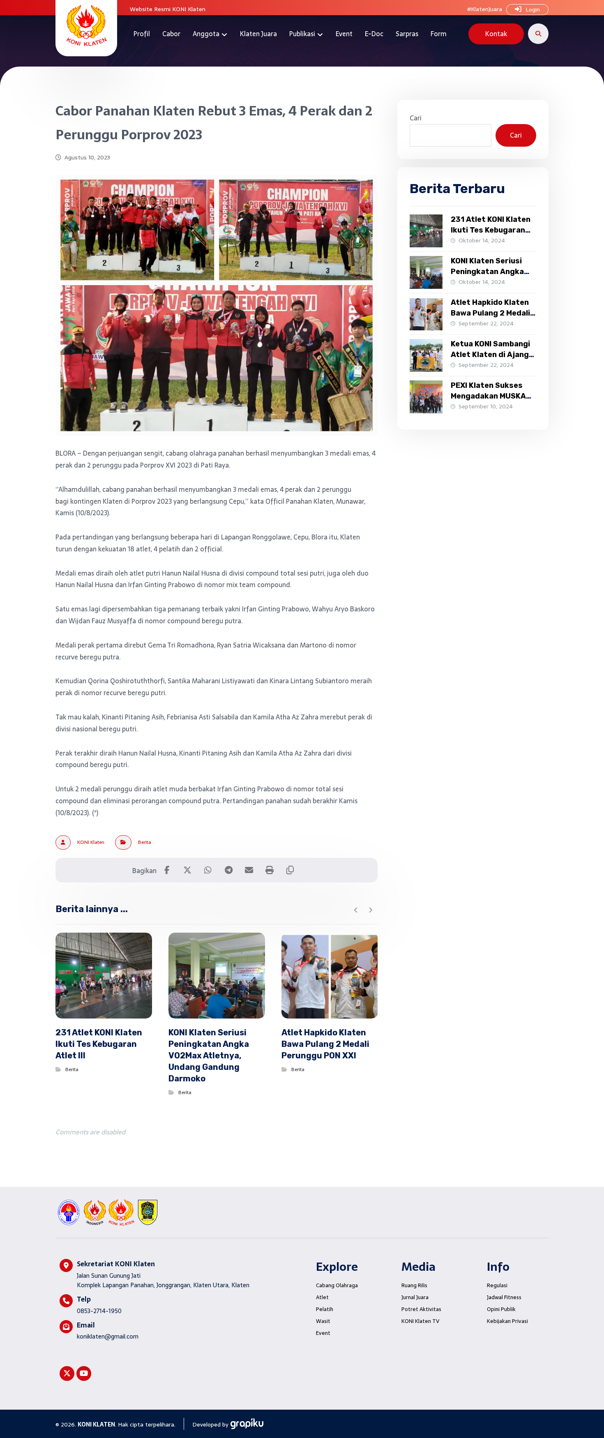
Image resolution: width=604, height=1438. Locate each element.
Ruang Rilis (414, 1285)
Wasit (323, 1321)
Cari (416, 118)
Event (323, 1333)
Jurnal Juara (415, 1297)
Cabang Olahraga (337, 1285)
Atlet (322, 1297)
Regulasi (497, 1285)
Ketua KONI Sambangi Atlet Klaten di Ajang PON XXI (490, 354)
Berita (144, 842)
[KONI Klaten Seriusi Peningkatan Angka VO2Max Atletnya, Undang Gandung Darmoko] (426, 272)
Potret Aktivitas (421, 1309)
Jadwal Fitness (504, 1297)
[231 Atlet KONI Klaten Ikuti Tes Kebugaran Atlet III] (426, 230)
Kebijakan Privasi (507, 1321)
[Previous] (356, 910)
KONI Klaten (90, 842)
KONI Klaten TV (420, 1321)
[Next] (370, 910)
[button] (538, 33)
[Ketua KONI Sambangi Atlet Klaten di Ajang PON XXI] (426, 355)
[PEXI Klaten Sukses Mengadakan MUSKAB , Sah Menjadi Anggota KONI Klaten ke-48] (426, 396)
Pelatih (324, 1309)
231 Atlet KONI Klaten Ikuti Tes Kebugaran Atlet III (490, 229)
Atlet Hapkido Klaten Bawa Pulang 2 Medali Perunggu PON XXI (490, 312)
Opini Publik (501, 1309)
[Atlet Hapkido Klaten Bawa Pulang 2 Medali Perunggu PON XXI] (426, 313)
